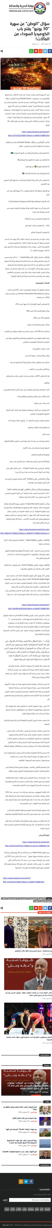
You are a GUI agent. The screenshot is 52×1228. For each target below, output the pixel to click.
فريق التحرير (45, 1092)
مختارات (36, 901)
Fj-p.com (6, 1225)
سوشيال (34, 44)
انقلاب (4, 898)
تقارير (36, 1209)
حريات (7, 1209)
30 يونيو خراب (33, 898)
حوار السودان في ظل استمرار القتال (24, 1118)
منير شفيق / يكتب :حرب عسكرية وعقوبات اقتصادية (20, 1152)
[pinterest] (36, 51)
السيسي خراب (23, 898)
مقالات (18, 1209)
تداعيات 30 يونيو (46, 901)
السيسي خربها (12, 898)
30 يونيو (42, 898)
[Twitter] (26, 1181)
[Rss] (21, 1181)
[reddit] (40, 51)
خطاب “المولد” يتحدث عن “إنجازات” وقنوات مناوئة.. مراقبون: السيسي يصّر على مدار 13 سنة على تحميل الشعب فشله (27, 1085)
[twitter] (45, 51)
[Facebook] (31, 1181)
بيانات (13, 1209)
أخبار (41, 1209)
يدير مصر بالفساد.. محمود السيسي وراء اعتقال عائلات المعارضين (33, 951)
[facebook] (50, 51)
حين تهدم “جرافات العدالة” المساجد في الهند (21, 1129)
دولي (24, 1209)
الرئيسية (47, 1209)
